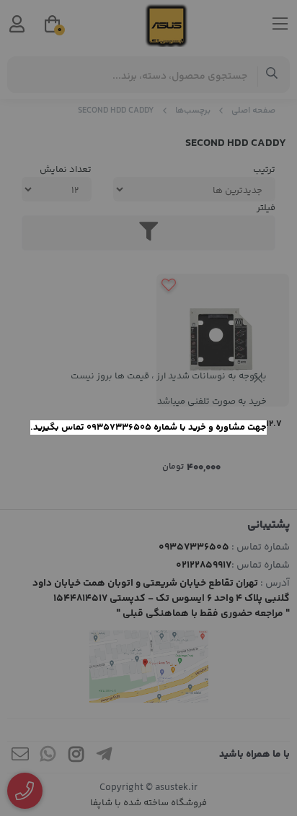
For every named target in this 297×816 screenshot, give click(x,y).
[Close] (258, 378)
